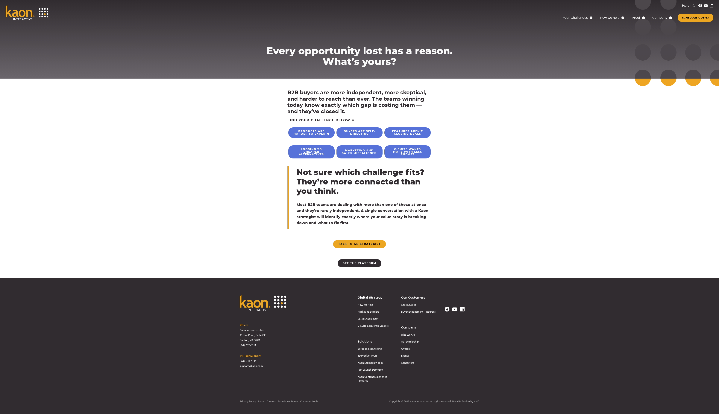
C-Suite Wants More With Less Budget (407, 152)
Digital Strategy (370, 297)
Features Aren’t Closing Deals (407, 132)
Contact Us (407, 362)
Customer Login (309, 401)
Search (686, 5)
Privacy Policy (248, 401)
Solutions (365, 341)
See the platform (359, 263)
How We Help (365, 304)
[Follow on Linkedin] (711, 5)
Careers (271, 401)
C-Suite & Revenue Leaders (373, 325)
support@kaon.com (251, 366)
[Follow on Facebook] (700, 5)
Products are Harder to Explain (311, 132)
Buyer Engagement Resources (418, 311)
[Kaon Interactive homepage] (27, 12)
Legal (261, 401)
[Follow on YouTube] (706, 5)
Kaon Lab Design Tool (370, 362)
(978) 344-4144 (248, 361)
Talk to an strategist (359, 244)
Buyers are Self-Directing (359, 132)
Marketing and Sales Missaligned (359, 152)
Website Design (461, 401)
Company (408, 327)
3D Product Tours (367, 355)
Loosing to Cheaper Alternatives (311, 152)
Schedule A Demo (288, 401)
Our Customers (413, 297)
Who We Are (408, 334)
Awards (405, 348)
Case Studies (408, 304)
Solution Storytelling (370, 348)
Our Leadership (410, 341)
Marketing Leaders (368, 311)
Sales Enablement (368, 318)
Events (405, 355)
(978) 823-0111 (248, 345)
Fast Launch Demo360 (370, 369)
